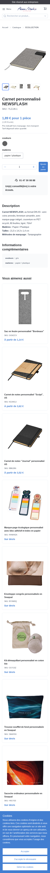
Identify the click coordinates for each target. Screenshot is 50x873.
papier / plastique (13, 155)
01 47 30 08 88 (27, 180)
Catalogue (16, 27)
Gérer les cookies (25, 867)
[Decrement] (5, 167)
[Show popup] (46, 16)
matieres (6, 150)
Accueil (5, 27)
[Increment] (33, 167)
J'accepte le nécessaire (25, 859)
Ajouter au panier (43, 167)
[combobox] (25, 16)
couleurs (6, 138)
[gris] (4, 143)
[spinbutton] (19, 167)
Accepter (25, 851)
